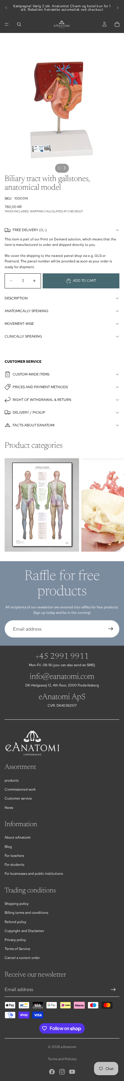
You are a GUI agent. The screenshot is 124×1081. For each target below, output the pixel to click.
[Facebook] (51, 1071)
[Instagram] (62, 1071)
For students (14, 864)
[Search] (19, 24)
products (11, 780)
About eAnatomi (18, 837)
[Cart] (117, 24)
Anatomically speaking (26, 311)
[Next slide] (117, 7)
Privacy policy (15, 940)
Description (16, 298)
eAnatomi (68, 1047)
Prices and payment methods (40, 387)
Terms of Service (17, 948)
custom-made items (31, 374)
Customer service (18, 798)
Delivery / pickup (29, 412)
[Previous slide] (6, 7)
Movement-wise (19, 323)
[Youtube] (72, 1071)
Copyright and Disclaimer (24, 931)
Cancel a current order (22, 957)
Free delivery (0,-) (30, 230)
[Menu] (6, 24)
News (9, 807)
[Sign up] (111, 629)
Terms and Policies (62, 1059)
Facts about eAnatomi (34, 425)
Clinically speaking (23, 336)
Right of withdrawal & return (42, 399)
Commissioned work (20, 789)
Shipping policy (17, 903)
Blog (8, 846)
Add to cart (84, 280)
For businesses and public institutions (34, 873)
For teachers (14, 855)
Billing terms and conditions (26, 912)
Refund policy (15, 922)
